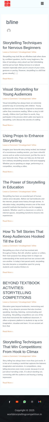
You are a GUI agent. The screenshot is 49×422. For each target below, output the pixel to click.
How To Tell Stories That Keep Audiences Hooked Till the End (23, 236)
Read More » (8, 78)
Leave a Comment (10, 52)
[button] (42, 3)
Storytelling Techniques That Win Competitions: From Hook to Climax (22, 347)
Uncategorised (25, 52)
